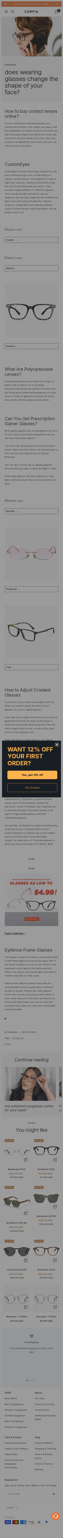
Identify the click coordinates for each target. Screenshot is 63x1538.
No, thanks (32, 787)
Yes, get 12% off (32, 775)
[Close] (57, 745)
